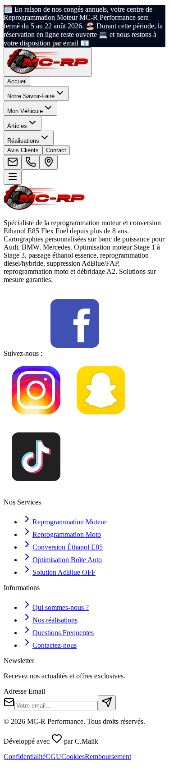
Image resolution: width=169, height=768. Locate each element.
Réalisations (23, 140)
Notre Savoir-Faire (31, 96)
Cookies (73, 756)
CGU (53, 756)
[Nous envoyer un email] (13, 162)
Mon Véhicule (25, 111)
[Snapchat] (101, 420)
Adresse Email (24, 691)
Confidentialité (25, 756)
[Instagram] (36, 420)
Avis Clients (23, 150)
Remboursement (108, 756)
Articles (17, 126)
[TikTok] (36, 487)
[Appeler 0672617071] (31, 162)
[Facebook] (74, 353)
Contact (56, 150)
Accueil (17, 81)
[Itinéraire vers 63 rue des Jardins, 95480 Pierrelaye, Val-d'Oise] (49, 162)
